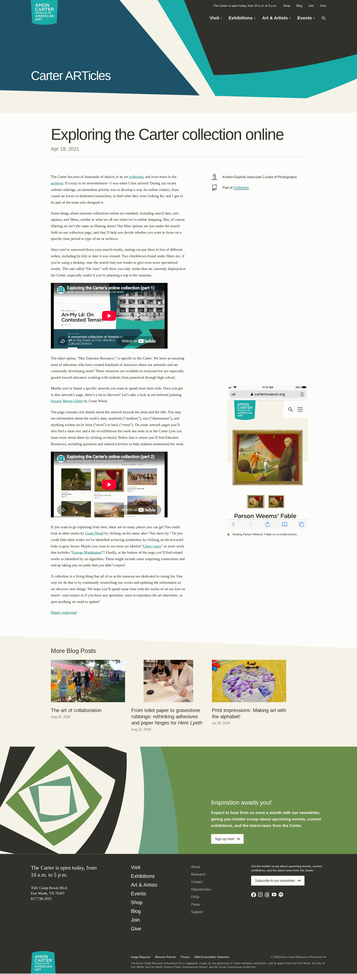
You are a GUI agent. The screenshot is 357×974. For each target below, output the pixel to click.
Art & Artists (144, 885)
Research (198, 874)
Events (138, 893)
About (195, 867)
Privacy (185, 957)
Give (323, 5)
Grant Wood (94, 533)
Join (311, 5)
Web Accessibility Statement (211, 957)
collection (136, 177)
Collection (241, 187)
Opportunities (201, 889)
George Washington (86, 552)
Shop (286, 5)
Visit (135, 867)
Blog (299, 5)
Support (197, 912)
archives (57, 183)
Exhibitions (143, 876)
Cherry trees (152, 546)
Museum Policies (165, 957)
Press (195, 904)
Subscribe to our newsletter (275, 880)
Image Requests (141, 957)
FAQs (195, 897)
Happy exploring (63, 612)
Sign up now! (224, 839)
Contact (197, 882)
